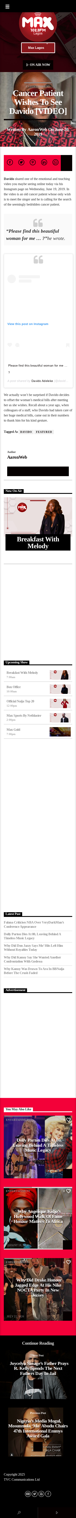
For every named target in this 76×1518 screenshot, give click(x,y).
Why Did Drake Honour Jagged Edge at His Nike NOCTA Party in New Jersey (38, 1287)
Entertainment (38, 86)
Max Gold (13, 729)
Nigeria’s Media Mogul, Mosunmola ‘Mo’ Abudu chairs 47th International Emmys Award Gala (38, 1428)
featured (44, 432)
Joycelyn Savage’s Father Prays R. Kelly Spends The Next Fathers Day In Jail (39, 1368)
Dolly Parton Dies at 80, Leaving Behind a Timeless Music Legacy (32, 936)
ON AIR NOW (39, 65)
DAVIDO (26, 432)
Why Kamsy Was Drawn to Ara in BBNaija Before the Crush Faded (34, 971)
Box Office (13, 687)
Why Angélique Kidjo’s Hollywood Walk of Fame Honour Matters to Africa (38, 1216)
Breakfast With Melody (22, 672)
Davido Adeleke (42, 381)
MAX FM (12, 1171)
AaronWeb (37, 129)
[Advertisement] (38, 611)
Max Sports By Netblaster (24, 715)
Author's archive (37, 471)
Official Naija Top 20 (20, 701)
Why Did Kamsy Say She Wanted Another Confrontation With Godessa (32, 959)
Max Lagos (36, 47)
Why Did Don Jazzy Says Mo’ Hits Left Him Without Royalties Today (33, 947)
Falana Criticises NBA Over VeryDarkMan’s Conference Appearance (34, 924)
